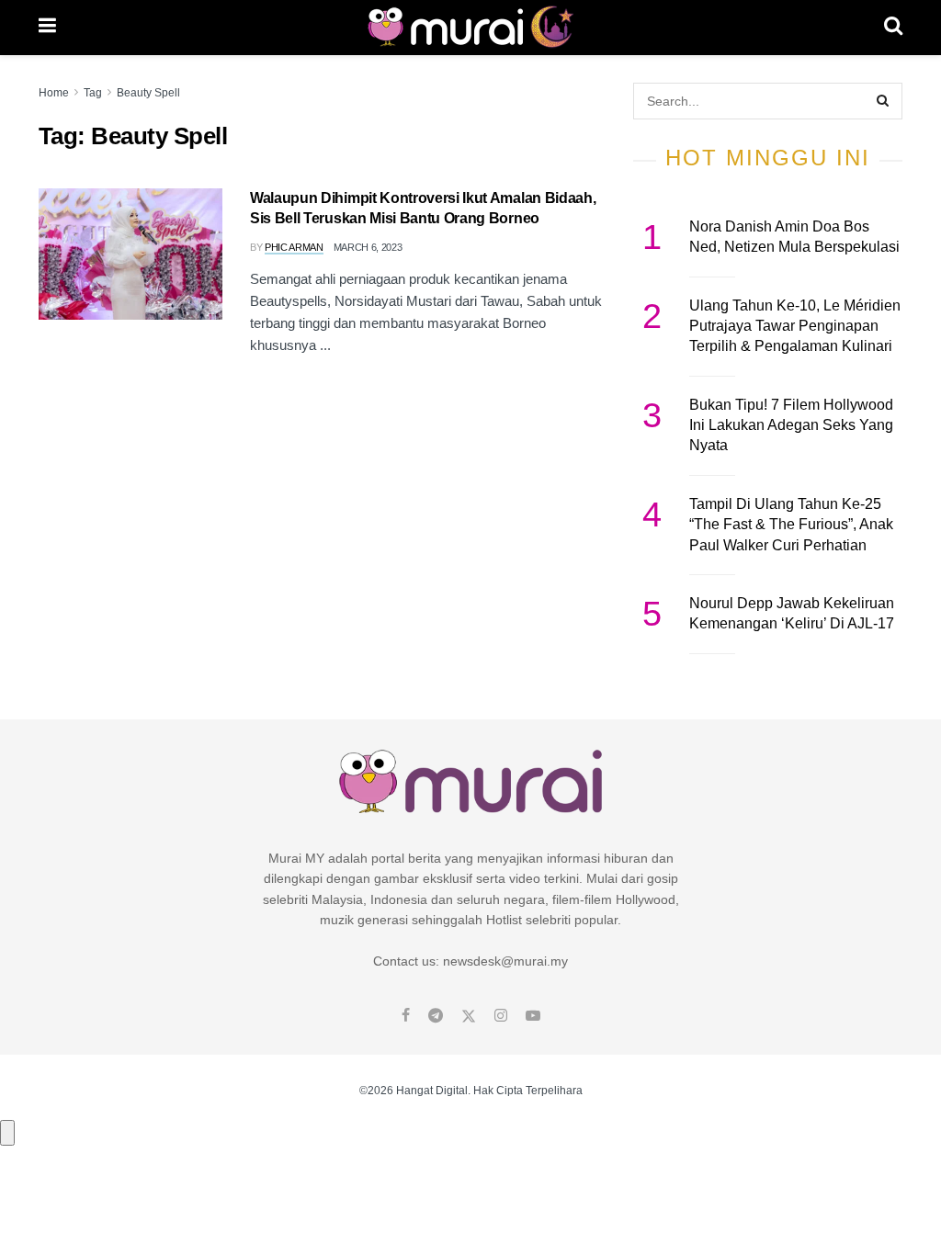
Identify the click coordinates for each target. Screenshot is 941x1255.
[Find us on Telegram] (435, 1016)
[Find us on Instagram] (500, 1016)
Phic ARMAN (294, 247)
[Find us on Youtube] (533, 1016)
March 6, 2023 (368, 247)
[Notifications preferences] (7, 1133)
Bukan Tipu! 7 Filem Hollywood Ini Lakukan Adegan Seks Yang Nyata (791, 425)
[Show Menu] (47, 27)
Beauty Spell (148, 92)
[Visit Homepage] (470, 28)
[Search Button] (893, 27)
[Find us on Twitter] (468, 1016)
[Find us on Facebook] (406, 1016)
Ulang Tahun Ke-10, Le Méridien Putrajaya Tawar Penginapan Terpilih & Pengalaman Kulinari (795, 326)
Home (54, 92)
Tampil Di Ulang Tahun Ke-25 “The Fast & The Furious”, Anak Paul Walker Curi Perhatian (791, 524)
